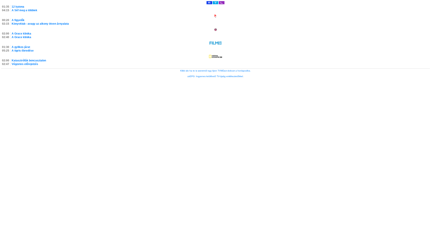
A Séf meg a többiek (24, 10)
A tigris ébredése (23, 50)
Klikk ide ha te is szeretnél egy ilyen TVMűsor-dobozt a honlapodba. (215, 70)
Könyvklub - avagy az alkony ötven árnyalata (40, 23)
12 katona (18, 6)
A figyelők (18, 20)
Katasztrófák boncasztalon (29, 60)
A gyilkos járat (21, 47)
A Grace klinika (21, 33)
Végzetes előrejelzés (25, 64)
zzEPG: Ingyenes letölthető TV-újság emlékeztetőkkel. (215, 76)
